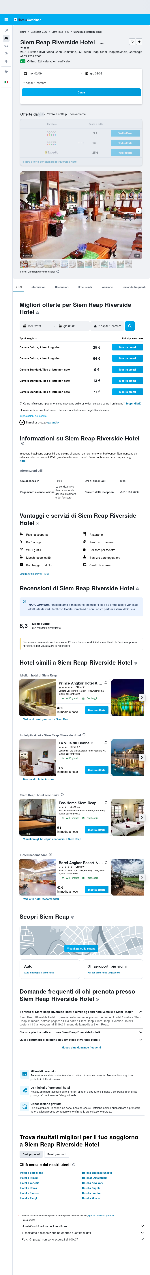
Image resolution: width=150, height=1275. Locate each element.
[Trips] (6, 71)
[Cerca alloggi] (6, 38)
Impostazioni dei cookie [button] (33, 416)
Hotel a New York (92, 1183)
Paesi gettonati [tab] (56, 1154)
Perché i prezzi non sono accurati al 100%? (50, 1239)
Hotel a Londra (91, 1193)
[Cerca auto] (6, 46)
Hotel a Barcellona (31, 1172)
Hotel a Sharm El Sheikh (97, 1172)
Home (23, 31)
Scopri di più (133, 403)
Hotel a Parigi (28, 1198)
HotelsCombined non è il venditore (44, 1226)
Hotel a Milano (91, 1198)
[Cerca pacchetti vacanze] (6, 53)
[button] (6, 20)
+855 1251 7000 (31, 56)
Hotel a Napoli (91, 1188)
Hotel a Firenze (29, 1193)
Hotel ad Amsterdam (94, 1178)
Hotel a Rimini (29, 1178)
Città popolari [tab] (31, 1154)
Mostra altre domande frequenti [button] (81, 1047)
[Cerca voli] (6, 30)
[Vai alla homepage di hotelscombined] (27, 19)
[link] (46, 719)
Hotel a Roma (28, 1188)
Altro (23, 461)
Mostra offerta (97, 710)
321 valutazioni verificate (54, 61)
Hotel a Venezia (29, 1183)
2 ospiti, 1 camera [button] (34, 83)
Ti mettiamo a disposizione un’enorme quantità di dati (56, 1233)
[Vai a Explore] (6, 61)
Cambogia (36, 31)
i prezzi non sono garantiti (101, 1215)
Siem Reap (57, 31)
